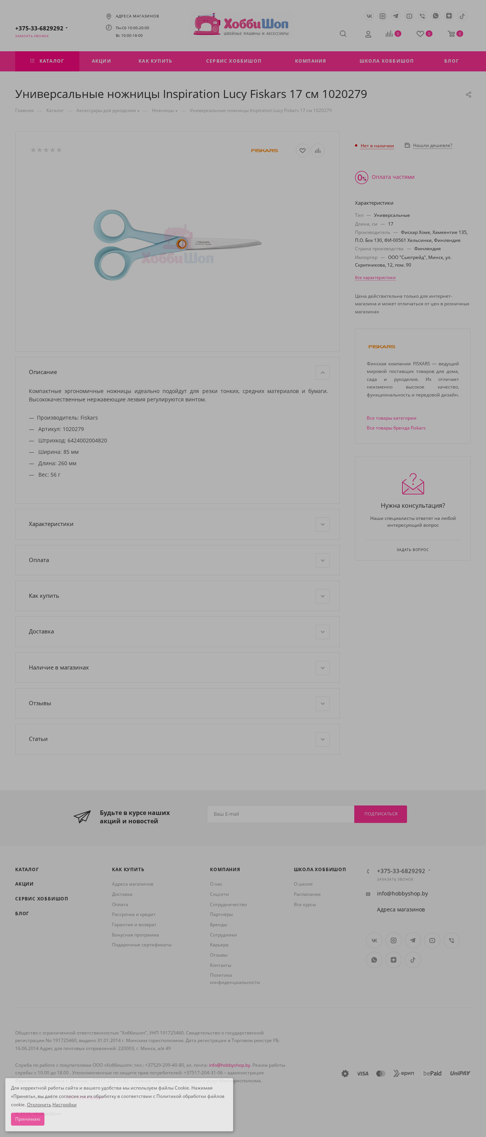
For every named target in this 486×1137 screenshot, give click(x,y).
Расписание (307, 894)
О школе (303, 884)
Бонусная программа (135, 935)
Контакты (220, 965)
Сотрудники (223, 935)
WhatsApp (435, 16)
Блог (22, 913)
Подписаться (381, 813)
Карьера (219, 944)
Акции (24, 884)
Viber (422, 16)
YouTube (409, 16)
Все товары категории (392, 418)
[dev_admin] (369, 34)
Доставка (122, 894)
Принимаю (27, 1119)
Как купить (128, 869)
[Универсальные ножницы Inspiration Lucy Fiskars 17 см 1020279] (177, 244)
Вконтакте (369, 16)
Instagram (382, 16)
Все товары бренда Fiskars (396, 428)
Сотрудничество (228, 904)
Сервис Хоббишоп (41, 898)
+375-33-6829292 (39, 28)
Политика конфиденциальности (235, 978)
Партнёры (221, 914)
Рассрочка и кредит (134, 914)
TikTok (462, 16)
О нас (216, 884)
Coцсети (219, 894)
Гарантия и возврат (134, 924)
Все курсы (305, 904)
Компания (225, 869)
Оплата (120, 904)
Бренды (218, 924)
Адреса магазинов (137, 16)
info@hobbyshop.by (402, 893)
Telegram (396, 16)
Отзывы (218, 955)
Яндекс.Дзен (449, 16)
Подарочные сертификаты (142, 944)
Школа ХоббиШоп (320, 869)
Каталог (27, 869)
